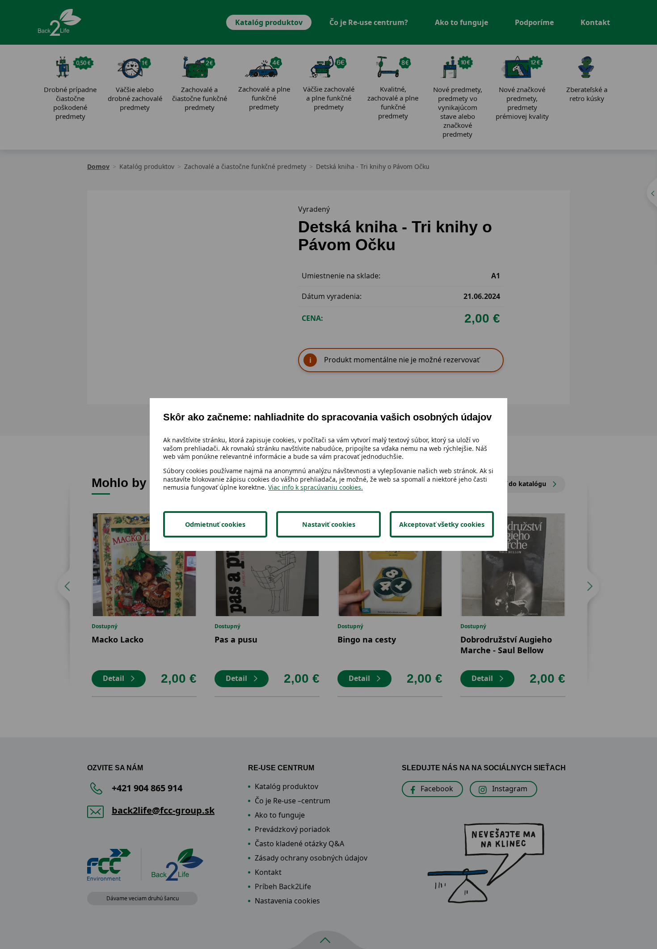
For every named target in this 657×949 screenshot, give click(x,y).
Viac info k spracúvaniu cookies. (315, 487)
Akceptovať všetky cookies (441, 524)
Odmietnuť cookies (215, 524)
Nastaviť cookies (328, 524)
